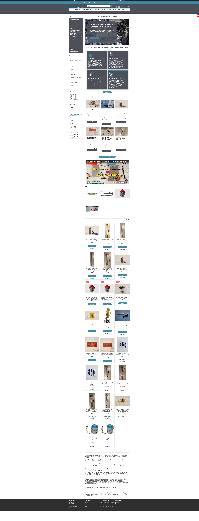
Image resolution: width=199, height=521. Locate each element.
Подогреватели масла (104, 507)
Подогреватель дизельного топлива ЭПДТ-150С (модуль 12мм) (122, 269)
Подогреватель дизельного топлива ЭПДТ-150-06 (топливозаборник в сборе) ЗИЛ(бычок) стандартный (122, 382)
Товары (80, 9)
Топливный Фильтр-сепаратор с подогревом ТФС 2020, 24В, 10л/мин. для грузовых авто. (107, 298)
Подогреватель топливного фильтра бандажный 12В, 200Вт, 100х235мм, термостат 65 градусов (107, 355)
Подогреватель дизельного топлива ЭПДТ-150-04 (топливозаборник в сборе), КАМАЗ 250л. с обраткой (107, 411)
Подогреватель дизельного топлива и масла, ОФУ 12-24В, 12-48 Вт (107, 438)
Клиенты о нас (107, 92)
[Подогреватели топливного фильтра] (92, 208)
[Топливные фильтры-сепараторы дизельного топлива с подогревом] (122, 193)
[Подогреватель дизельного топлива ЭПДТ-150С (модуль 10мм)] (92, 230)
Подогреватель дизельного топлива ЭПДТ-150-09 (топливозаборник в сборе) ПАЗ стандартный (107, 270)
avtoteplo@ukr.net (74, 125)
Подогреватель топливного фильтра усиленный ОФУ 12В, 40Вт (92, 438)
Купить (123, 275)
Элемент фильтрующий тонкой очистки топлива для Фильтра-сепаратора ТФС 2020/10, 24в (92, 325)
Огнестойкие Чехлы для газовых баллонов (75, 49)
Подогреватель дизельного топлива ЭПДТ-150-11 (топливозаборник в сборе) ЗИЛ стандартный (92, 411)
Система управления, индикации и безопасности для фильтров (122, 298)
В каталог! (94, 38)
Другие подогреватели (74, 51)
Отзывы (110, 9)
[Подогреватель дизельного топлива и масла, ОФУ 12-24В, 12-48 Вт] (107, 429)
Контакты (115, 9)
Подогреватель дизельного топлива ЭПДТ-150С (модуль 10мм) (92, 240)
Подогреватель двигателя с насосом (106, 506)
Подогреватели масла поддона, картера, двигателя (75, 31)
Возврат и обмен (105, 9)
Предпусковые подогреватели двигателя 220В (75, 20)
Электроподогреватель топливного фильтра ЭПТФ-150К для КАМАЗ (107, 325)
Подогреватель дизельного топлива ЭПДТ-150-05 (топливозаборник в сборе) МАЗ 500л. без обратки (92, 270)
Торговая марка (121, 9)
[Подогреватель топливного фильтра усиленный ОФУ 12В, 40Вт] (92, 429)
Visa (116, 503)
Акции (86, 506)
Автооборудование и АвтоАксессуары (73, 39)
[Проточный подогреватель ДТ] (92, 193)
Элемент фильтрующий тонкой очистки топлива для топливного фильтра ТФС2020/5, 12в (122, 410)
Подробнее (112, 2)
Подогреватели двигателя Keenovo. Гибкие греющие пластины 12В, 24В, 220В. (76, 23)
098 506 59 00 (71, 502)
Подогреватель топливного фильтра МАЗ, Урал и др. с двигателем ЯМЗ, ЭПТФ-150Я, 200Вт (123, 325)
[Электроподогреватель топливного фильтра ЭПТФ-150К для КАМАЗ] (107, 315)
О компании (87, 503)
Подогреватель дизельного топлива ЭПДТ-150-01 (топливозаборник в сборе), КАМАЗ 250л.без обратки (107, 382)
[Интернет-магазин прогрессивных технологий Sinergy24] (73, 6)
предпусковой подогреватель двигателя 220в (98, 35)
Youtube (70, 507)
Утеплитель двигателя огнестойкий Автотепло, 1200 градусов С (76, 37)
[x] (86, 186)
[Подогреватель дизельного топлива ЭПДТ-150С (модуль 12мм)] (122, 260)
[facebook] (85, 186)
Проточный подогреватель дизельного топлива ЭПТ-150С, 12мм (92, 381)
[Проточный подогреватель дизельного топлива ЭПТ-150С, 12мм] (92, 372)
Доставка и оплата (97, 9)
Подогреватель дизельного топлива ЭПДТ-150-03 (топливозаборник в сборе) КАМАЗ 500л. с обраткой (122, 240)
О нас (84, 9)
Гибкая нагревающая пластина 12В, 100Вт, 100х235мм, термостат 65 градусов (92, 354)
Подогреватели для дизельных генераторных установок (75, 34)
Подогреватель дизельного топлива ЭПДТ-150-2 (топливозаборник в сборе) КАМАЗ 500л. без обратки (107, 240)
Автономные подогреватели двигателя (74, 28)
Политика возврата (88, 507)
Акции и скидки (89, 9)
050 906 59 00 (71, 503)
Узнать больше (92, 121)
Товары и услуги (73, 12)
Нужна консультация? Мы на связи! (107, 156)
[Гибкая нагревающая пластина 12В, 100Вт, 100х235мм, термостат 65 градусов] (92, 344)
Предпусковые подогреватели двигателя (107, 502)
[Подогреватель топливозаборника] (107, 193)
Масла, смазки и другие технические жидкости (76, 46)
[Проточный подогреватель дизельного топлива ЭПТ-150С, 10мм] (122, 344)
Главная (76, 9)
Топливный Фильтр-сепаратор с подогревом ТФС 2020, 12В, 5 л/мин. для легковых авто (92, 298)
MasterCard (117, 502)
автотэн (97, 61)
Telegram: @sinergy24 (73, 506)
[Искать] (111, 6)
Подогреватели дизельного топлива (76, 25)
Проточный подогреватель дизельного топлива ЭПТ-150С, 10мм (122, 354)
